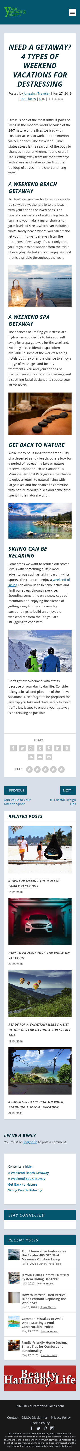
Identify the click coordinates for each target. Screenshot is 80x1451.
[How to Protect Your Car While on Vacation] (40, 921)
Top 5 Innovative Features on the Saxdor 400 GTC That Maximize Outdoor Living (44, 1255)
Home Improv (45, 1283)
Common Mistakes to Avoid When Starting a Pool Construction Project (43, 1323)
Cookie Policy (40, 1423)
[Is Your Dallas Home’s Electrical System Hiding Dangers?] (14, 1278)
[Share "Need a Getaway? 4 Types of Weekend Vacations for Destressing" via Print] (48, 757)
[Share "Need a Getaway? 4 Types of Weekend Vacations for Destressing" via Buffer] (66, 748)
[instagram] (52, 1428)
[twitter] (38, 1428)
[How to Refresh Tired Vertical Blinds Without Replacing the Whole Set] (14, 1297)
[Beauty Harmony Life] (40, 1390)
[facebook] (31, 1428)
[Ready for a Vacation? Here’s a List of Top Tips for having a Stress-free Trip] (40, 993)
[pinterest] (45, 1428)
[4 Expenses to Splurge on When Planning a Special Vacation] (40, 1071)
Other (42, 1264)
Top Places (28, 99)
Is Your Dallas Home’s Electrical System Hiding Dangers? (45, 1277)
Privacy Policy (61, 1417)
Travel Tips (54, 1264)
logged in (30, 1142)
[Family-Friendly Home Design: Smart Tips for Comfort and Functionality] (14, 1345)
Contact (12, 1417)
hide (28, 1166)
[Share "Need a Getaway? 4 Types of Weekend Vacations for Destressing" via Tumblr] (40, 748)
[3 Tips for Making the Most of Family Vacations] (40, 849)
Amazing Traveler (37, 93)
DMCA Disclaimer (35, 1417)
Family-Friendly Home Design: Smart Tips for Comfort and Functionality (44, 1346)
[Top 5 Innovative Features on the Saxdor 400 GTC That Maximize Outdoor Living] (14, 1254)
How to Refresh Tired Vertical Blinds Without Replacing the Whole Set (44, 1299)
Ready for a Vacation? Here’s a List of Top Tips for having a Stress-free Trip (39, 1030)
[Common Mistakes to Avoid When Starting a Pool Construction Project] (14, 1321)
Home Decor (48, 1307)
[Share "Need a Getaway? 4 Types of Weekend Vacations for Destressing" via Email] (40, 757)
